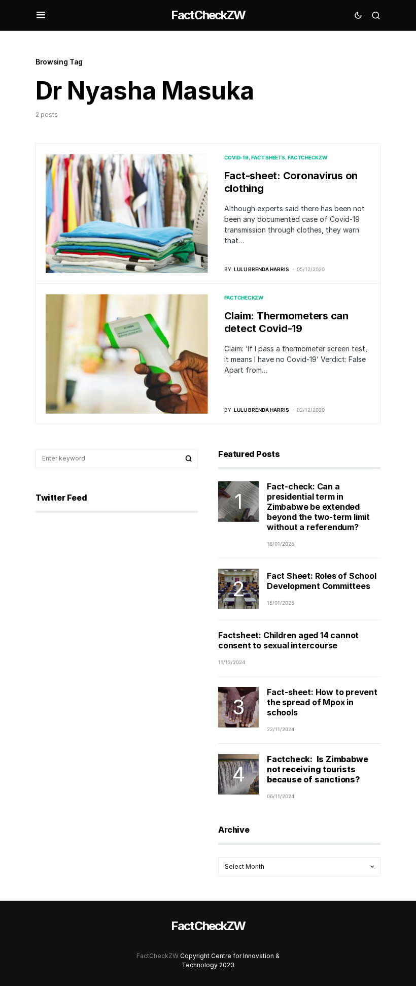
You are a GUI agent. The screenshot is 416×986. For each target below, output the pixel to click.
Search (188, 458)
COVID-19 (236, 157)
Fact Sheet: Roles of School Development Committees (321, 581)
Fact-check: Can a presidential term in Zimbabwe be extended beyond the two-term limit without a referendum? (318, 506)
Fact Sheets (268, 157)
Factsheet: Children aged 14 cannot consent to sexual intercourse (288, 640)
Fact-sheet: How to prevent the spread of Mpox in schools (322, 702)
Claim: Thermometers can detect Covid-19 (286, 322)
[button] (41, 15)
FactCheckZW (208, 15)
